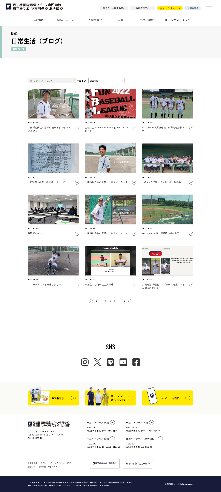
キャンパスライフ (176, 20)
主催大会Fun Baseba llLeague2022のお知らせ (107, 129)
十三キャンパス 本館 (137, 422)
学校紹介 (39, 20)
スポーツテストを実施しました (44, 284)
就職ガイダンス (36, 233)
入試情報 (93, 20)
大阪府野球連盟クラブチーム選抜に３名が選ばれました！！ (163, 286)
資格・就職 (147, 20)
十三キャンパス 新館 (98, 422)
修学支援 (42, 467)
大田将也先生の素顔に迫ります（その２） (107, 182)
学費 (120, 20)
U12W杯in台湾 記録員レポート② (160, 233)
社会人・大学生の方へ (114, 8)
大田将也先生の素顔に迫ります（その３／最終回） (49, 129)
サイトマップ (46, 463)
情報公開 (31, 467)
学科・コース (65, 20)
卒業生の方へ (54, 467)
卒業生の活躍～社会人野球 (99, 284)
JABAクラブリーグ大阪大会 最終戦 (161, 182)
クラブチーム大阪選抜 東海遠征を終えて (163, 129)
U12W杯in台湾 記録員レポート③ (46, 182)
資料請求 (194, 8)
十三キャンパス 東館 (98, 438)
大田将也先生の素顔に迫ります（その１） (107, 233)
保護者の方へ (143, 8)
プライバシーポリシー (64, 463)
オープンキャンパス (171, 8)
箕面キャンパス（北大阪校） (141, 438)
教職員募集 (32, 463)
